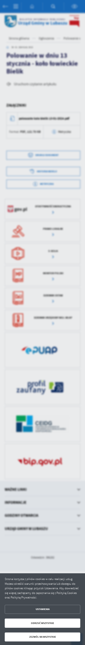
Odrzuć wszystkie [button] (42, 623)
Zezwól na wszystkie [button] (42, 637)
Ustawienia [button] (43, 609)
